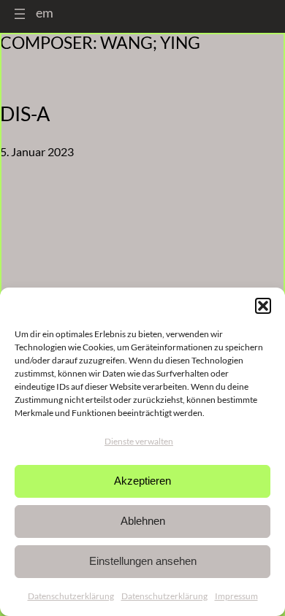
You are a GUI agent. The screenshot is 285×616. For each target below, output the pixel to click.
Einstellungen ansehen (143, 561)
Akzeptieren (142, 480)
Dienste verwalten (138, 441)
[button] (263, 306)
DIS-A (25, 114)
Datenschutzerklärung (71, 595)
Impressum (236, 595)
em (44, 12)
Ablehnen (143, 521)
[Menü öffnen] (19, 14)
